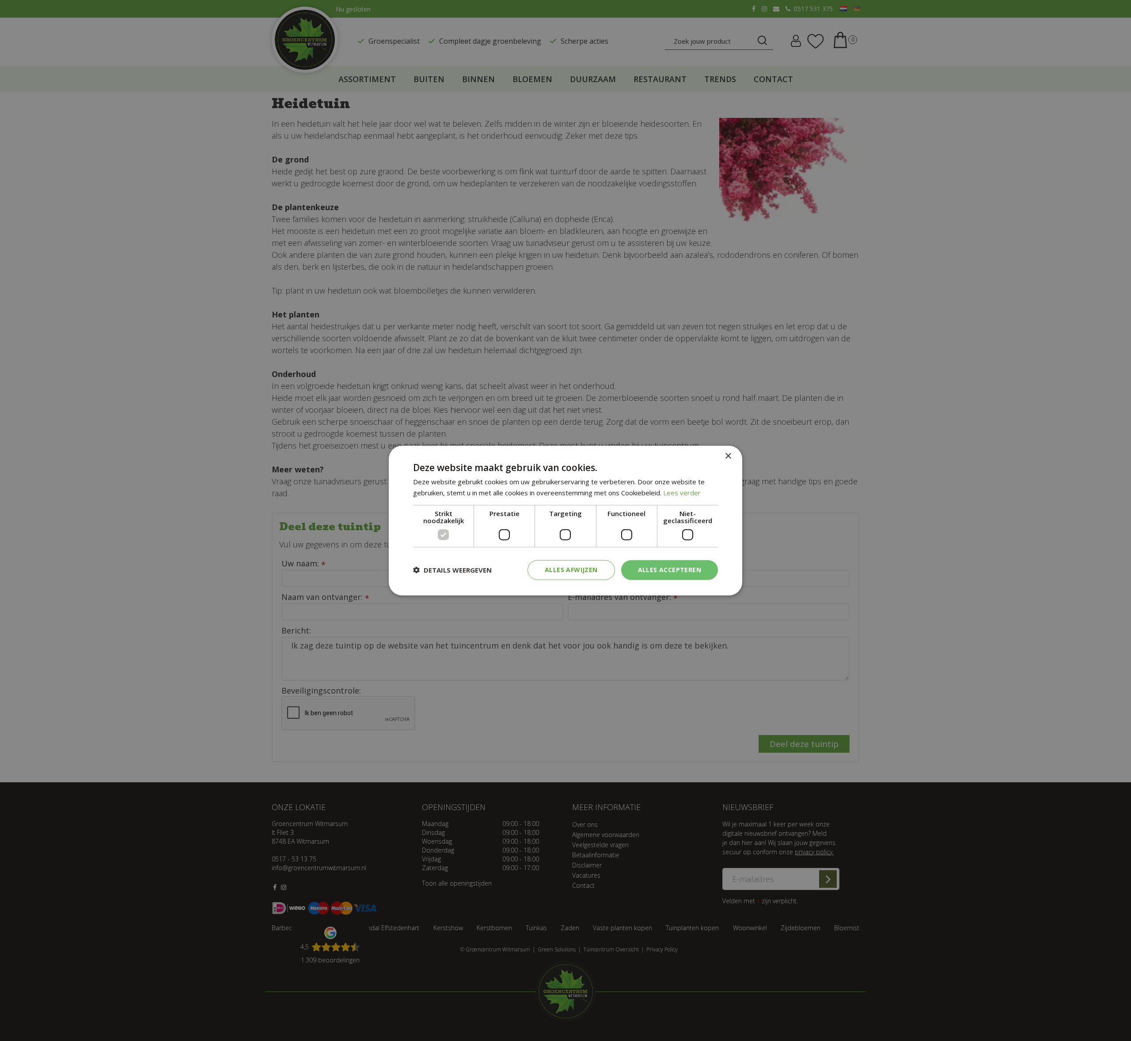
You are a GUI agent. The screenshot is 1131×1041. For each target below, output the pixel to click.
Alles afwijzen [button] (571, 570)
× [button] (728, 456)
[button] (452, 570)
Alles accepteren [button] (669, 570)
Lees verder (682, 492)
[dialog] (565, 521)
